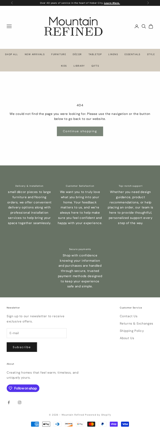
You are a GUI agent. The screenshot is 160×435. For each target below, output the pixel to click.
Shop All (11, 54)
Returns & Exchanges (136, 323)
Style (151, 54)
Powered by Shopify (98, 414)
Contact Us (129, 316)
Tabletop (95, 54)
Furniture (58, 54)
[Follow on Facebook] (9, 402)
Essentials (132, 54)
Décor (77, 54)
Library (79, 66)
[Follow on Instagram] (20, 402)
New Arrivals (35, 54)
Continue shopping (80, 131)
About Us (127, 338)
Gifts (95, 66)
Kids (64, 66)
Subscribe (22, 347)
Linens (113, 54)
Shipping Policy (132, 331)
